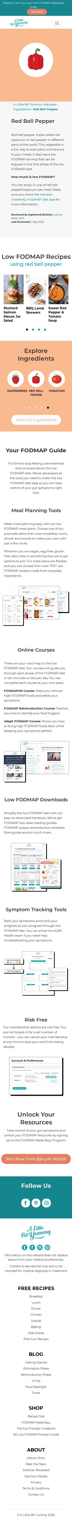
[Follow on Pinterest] (36, 1203)
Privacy (36, 1482)
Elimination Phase (36, 1368)
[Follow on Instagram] (46, 1203)
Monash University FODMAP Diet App (33, 197)
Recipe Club (36, 1416)
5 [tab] (48, 408)
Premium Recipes (36, 1339)
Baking (36, 1327)
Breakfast (36, 1296)
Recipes (50, 104)
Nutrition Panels (36, 1476)
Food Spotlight (36, 1387)
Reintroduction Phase (36, 1374)
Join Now (37, 11)
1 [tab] (27, 330)
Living (36, 1381)
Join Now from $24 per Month (36, 1159)
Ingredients (22, 109)
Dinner (36, 1308)
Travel (36, 1393)
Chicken (36, 1314)
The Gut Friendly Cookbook (36, 1428)
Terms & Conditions (36, 1488)
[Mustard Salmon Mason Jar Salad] (14, 300)
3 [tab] (39, 330)
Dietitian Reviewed (36, 1470)
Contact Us (36, 1494)
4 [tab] (45, 330)
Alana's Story (36, 1458)
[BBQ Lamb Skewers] (36, 300)
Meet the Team (36, 1464)
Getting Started (36, 1362)
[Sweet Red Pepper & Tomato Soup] (58, 300)
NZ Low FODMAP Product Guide (36, 1434)
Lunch (36, 1302)
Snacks (36, 1321)
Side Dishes (36, 1333)
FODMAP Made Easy (36, 1422)
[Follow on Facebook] (25, 1203)
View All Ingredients (36, 419)
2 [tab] (33, 330)
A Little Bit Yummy (27, 104)
